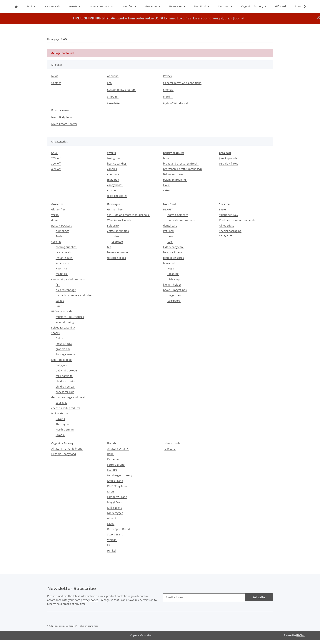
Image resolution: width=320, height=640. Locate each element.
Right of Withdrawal (175, 103)
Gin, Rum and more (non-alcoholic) (128, 215)
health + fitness (172, 252)
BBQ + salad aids (61, 311)
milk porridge (64, 376)
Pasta (59, 236)
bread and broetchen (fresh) (180, 163)
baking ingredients (174, 179)
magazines (174, 295)
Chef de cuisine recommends (237, 220)
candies (112, 169)
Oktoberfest (226, 225)
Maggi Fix (61, 274)
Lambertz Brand (117, 497)
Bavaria (60, 418)
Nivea (110, 523)
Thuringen (62, 424)
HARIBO (112, 470)
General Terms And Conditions (182, 83)
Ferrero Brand (116, 464)
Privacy (167, 76)
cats (170, 241)
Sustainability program (121, 89)
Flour (166, 185)
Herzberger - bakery (119, 475)
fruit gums (113, 158)
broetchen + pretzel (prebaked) (182, 169)
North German (65, 429)
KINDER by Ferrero (118, 486)
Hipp (110, 545)
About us (112, 76)
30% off (56, 163)
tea (109, 247)
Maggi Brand (115, 502)
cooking (56, 241)
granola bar (63, 349)
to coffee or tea (116, 257)
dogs (171, 236)
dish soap (174, 279)
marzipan (113, 179)
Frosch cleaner (60, 110)
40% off (56, 169)
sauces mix (62, 263)
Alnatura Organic (118, 448)
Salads (60, 300)
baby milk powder (67, 370)
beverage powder (118, 252)
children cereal (65, 386)
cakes (166, 190)
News (54, 76)
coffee (115, 236)
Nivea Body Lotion (62, 117)
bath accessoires (173, 257)
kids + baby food (61, 359)
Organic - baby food (63, 454)
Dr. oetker (113, 459)
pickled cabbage (66, 290)
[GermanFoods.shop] (16, 6)
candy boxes (115, 185)
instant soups (64, 257)
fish (58, 284)
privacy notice (89, 600)
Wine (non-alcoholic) (119, 220)
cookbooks (174, 300)
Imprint (167, 96)
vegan (55, 215)
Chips (59, 338)
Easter (223, 209)
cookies (111, 190)
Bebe (110, 454)
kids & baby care (173, 247)
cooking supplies (66, 247)
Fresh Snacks (64, 343)
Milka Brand (114, 507)
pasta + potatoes (61, 225)
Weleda (111, 540)
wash (171, 268)
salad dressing (65, 322)
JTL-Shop (300, 635)
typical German (60, 413)
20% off (56, 158)
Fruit (58, 306)
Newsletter (114, 103)
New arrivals (172, 443)
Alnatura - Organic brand (67, 448)
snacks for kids (65, 392)
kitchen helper (172, 284)
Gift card (170, 448)
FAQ (109, 83)
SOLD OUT (225, 236)
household (169, 263)
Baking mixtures (173, 174)
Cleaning (173, 274)
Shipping (112, 96)
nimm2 (111, 518)
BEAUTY (168, 209)
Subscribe (259, 597)
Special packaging (230, 231)
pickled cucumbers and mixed (74, 295)
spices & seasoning (63, 327)
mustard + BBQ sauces (70, 317)
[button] (302, 6)
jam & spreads (228, 158)
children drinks (65, 381)
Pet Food (168, 231)
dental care (170, 225)
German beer (115, 209)
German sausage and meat (68, 397)
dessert (56, 220)
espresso (117, 241)
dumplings (62, 231)
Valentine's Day (228, 215)
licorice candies (116, 163)
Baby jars (61, 365)
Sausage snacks (65, 354)
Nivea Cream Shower (64, 124)
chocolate (113, 174)
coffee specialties (118, 231)
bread (167, 158)
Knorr (110, 491)
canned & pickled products (68, 279)
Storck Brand (115, 534)
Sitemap (168, 89)
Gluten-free (58, 209)
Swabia (60, 435)
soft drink (113, 225)
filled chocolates (117, 195)
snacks (55, 333)
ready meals (63, 252)
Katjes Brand (115, 480)
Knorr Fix (61, 268)
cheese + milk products (65, 408)
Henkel (111, 550)
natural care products (181, 220)
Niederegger (115, 513)
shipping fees (91, 625)
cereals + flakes (228, 163)
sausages (61, 402)
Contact (56, 83)
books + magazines (175, 290)
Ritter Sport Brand (118, 529)
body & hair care (178, 215)
